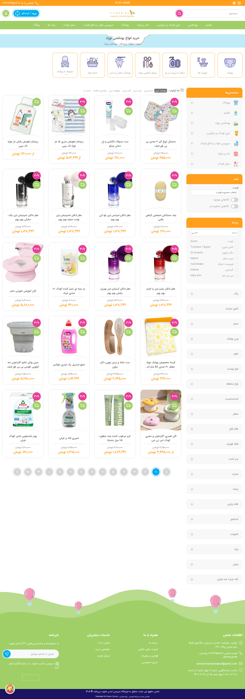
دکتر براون (212, 253)
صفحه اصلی (135, 44)
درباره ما (153, 643)
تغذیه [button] (209, 25)
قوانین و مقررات (149, 656)
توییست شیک (212, 264)
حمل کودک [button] (69, 25)
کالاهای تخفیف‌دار (219, 206)
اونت (212, 241)
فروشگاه (123, 44)
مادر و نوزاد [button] (143, 25)
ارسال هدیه (103, 656)
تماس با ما (104, 643)
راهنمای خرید (102, 649)
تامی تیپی (212, 247)
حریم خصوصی (150, 662)
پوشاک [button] (125, 25)
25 (28, 472)
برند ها (51, 25)
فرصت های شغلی (148, 649)
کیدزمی (212, 270)
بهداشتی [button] (193, 25)
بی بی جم (212, 275)
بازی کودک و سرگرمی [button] (168, 25)
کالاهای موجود (221, 200)
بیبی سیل (212, 258)
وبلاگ (36, 25)
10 (60, 472)
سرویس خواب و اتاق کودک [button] (98, 25)
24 (38, 472)
